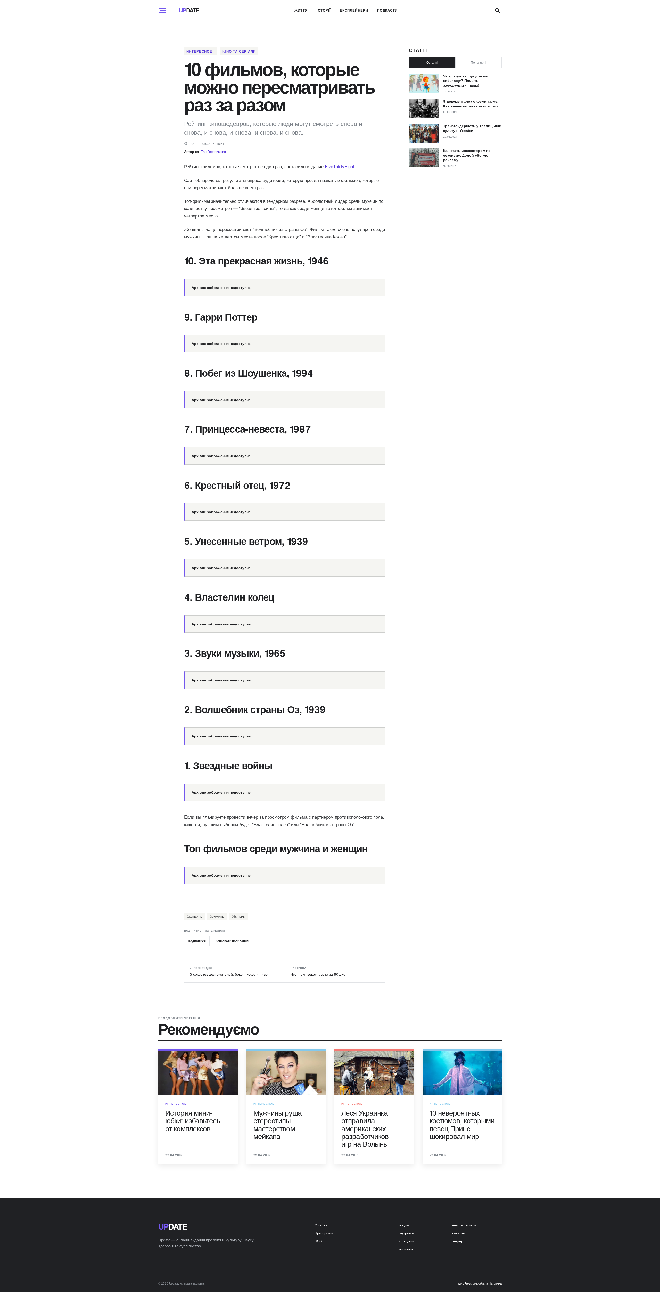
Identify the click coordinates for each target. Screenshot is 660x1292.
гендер (457, 1240)
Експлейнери (354, 10)
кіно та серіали (239, 51)
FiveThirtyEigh (339, 166)
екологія (406, 1248)
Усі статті (322, 1225)
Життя (301, 10)
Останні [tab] (432, 62)
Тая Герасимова (213, 151)
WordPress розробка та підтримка (480, 1283)
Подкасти (387, 10)
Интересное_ (200, 51)
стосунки (406, 1240)
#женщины (195, 916)
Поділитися (197, 941)
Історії (324, 10)
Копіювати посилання (232, 941)
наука (404, 1225)
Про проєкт (324, 1233)
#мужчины (217, 916)
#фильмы (238, 916)
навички (458, 1233)
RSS (318, 1240)
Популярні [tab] (478, 62)
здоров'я (406, 1233)
